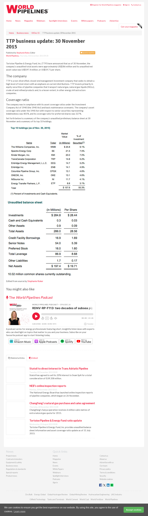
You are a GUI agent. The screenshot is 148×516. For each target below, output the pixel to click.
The (30, 297)
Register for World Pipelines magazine (106, 5)
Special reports (12, 472)
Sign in (127, 5)
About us (103, 459)
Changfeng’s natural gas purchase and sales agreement (62, 403)
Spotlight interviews (58, 21)
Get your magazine (129, 26)
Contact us (137, 5)
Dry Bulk (29, 494)
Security (103, 476)
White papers (87, 21)
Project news (11, 456)
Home (9, 21)
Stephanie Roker (23, 53)
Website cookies (106, 479)
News (55, 462)
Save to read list (88, 53)
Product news (11, 476)
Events (74, 21)
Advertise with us (107, 462)
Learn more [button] (19, 511)
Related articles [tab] (17, 358)
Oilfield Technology (38, 499)
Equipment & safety (14, 462)
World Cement (72, 499)
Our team (103, 466)
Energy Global (40, 494)
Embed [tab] (34, 358)
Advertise (114, 21)
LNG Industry (116, 494)
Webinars (41, 21)
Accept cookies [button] (133, 510)
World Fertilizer (97, 499)
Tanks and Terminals (55, 499)
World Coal (84, 499)
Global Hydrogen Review (57, 494)
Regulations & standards (16, 469)
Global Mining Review (78, 494)
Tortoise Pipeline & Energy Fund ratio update (55, 420)
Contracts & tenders (14, 459)
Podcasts (101, 21)
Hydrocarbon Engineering (99, 494)
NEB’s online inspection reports (47, 385)
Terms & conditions (107, 472)
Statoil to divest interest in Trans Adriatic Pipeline (58, 368)
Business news (12, 466)
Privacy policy (105, 469)
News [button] (18, 21)
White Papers (58, 469)
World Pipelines (12, 56)
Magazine (28, 21)
